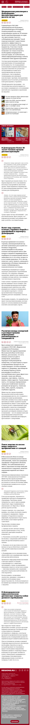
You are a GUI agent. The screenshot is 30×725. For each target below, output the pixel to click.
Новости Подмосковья (23, 341)
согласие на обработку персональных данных (10, 703)
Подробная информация (7, 694)
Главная (22, 20)
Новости (26, 20)
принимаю (14, 721)
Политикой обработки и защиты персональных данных (11, 707)
